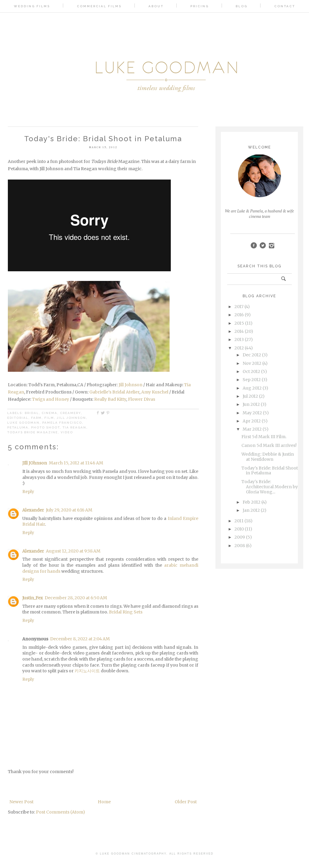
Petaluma (17, 427)
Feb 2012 (251, 502)
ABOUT (156, 6)
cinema (49, 413)
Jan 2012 (251, 510)
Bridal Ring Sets (125, 612)
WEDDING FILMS (32, 6)
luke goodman (23, 422)
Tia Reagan (74, 427)
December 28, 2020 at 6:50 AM (76, 597)
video (67, 432)
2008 (239, 545)
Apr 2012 (252, 421)
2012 (239, 348)
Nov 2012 (252, 363)
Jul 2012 (250, 396)
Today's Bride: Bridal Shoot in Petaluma (269, 470)
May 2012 (252, 413)
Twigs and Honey (50, 399)
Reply (28, 491)
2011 (239, 521)
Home (104, 801)
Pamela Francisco (62, 422)
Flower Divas (141, 399)
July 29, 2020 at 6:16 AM (69, 510)
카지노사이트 (87, 671)
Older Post (186, 801)
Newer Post (21, 801)
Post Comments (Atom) (60, 812)
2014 (239, 331)
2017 (239, 306)
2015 (239, 323)
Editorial (17, 417)
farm (36, 417)
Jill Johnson (130, 384)
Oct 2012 (251, 371)
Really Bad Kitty (110, 399)
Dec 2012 (252, 355)
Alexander (33, 510)
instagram (272, 245)
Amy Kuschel (154, 392)
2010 (239, 529)
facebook (253, 245)
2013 (239, 339)
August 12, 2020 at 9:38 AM (73, 551)
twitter (263, 245)
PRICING (199, 6)
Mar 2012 (252, 429)
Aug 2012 (252, 388)
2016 (239, 314)
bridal (32, 413)
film (49, 417)
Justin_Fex (32, 597)
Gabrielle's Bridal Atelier (114, 392)
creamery (70, 413)
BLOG (241, 6)
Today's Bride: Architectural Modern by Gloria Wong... (269, 487)
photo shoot (45, 427)
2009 (239, 537)
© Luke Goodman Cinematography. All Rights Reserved (155, 853)
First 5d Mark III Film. (263, 436)
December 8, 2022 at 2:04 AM (80, 639)
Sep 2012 (252, 379)
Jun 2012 (251, 404)
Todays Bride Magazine (32, 432)
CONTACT (284, 6)
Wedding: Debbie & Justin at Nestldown (267, 456)
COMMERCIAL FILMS (99, 6)
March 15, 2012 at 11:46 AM (76, 463)
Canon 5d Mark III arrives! (269, 445)
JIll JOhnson (34, 463)
